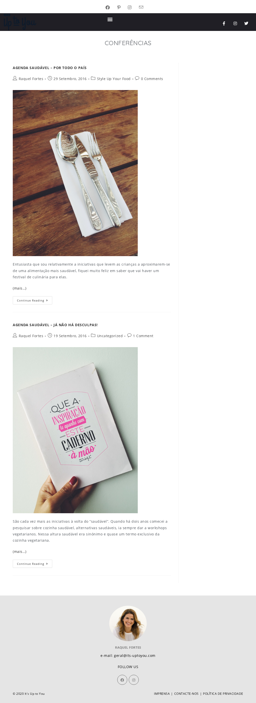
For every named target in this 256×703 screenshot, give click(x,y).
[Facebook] (122, 680)
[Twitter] (246, 23)
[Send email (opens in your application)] (145, 7)
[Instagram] (235, 23)
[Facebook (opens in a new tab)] (111, 7)
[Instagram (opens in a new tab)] (133, 7)
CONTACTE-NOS (186, 694)
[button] (110, 19)
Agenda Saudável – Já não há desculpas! (55, 324)
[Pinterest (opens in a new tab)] (122, 7)
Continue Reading (34, 299)
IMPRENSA (162, 694)
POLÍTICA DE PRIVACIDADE (223, 694)
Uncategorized (110, 335)
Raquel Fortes (31, 78)
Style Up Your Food (114, 78)
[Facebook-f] (224, 23)
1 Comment (143, 335)
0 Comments (152, 78)
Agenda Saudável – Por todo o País (50, 67)
